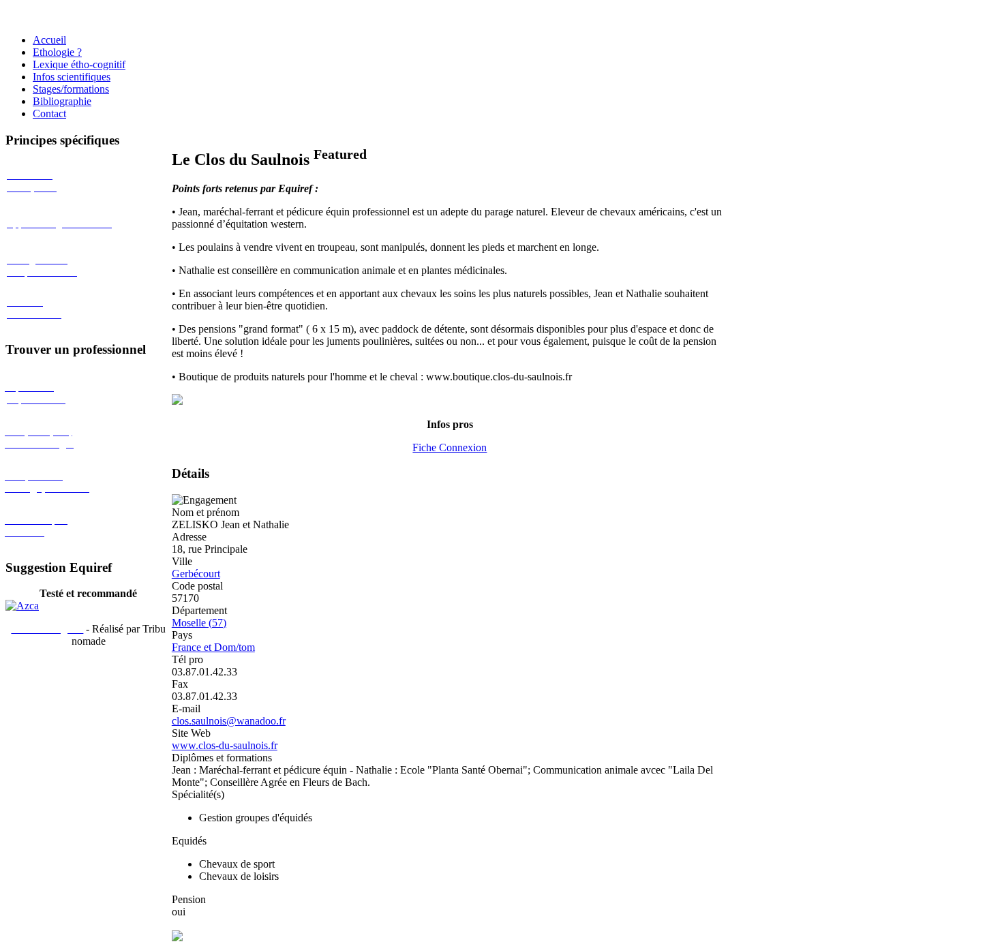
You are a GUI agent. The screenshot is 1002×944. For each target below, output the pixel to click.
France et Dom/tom (213, 647)
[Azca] (22, 605)
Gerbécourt (196, 573)
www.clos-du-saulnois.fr (224, 745)
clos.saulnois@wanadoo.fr (229, 721)
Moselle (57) (199, 622)
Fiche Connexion (449, 447)
